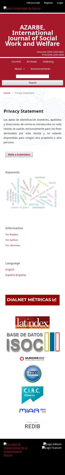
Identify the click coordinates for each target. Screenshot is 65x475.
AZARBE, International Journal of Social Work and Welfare (32, 35)
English (9, 269)
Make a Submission (19, 154)
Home (7, 93)
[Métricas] (32, 304)
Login (60, 2)
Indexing (48, 61)
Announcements (40, 68)
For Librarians (12, 245)
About (19, 68)
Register (48, 2)
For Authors (11, 239)
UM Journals (33, 2)
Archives (32, 61)
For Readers (11, 234)
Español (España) (15, 275)
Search (32, 82)
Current (16, 61)
